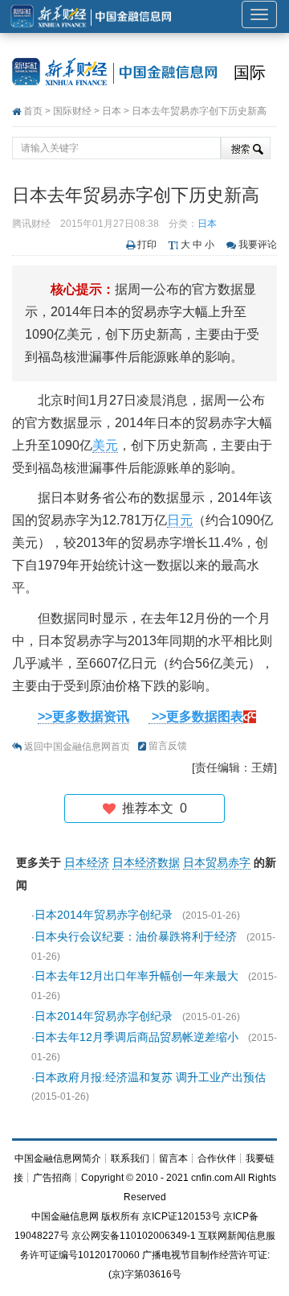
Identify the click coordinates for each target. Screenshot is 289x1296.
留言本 (173, 1158)
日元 (180, 520)
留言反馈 (168, 745)
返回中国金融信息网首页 (77, 746)
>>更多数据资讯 (83, 716)
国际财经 (72, 111)
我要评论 (257, 244)
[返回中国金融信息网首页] (249, 716)
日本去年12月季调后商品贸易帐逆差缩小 (136, 1037)
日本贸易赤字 (216, 862)
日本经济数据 (146, 862)
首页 (33, 111)
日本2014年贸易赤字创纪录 (104, 914)
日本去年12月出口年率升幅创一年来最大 (136, 975)
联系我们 (130, 1158)
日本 (111, 111)
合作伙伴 (216, 1158)
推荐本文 (151, 808)
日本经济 (86, 862)
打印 (147, 244)
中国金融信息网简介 (57, 1158)
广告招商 (52, 1177)
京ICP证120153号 (181, 1216)
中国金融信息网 (65, 1216)
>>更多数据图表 (196, 716)
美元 (105, 445)
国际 (250, 72)
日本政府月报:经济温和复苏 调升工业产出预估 (150, 1077)
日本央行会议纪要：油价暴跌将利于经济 (136, 936)
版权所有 (120, 1216)
